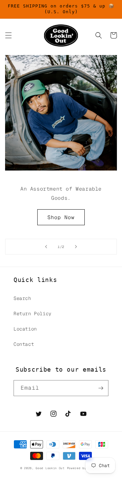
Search (22, 298)
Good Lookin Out (50, 468)
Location (25, 329)
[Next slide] (75, 246)
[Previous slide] (46, 246)
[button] (8, 35)
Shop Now (61, 217)
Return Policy (33, 313)
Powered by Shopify (84, 468)
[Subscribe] (100, 388)
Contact (24, 344)
